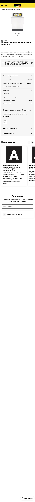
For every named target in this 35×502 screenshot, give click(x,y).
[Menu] (2, 5)
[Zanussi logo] (17, 5)
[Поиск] (6, 5)
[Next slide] (32, 142)
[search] (31, 206)
